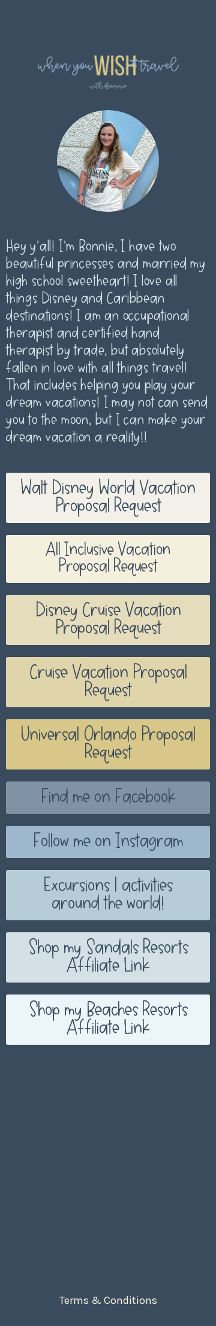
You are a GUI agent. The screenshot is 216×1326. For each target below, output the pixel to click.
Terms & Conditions (108, 1300)
